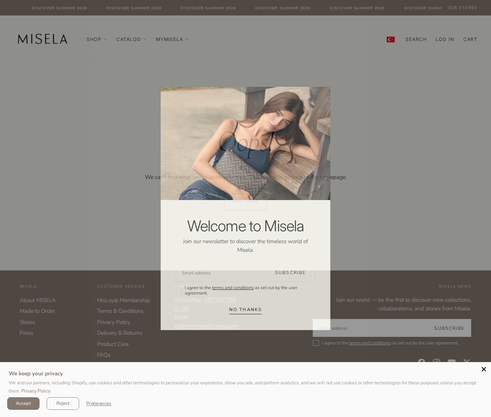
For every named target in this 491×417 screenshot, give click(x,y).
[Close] (483, 369)
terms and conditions (233, 287)
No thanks (245, 309)
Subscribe (290, 272)
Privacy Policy (36, 391)
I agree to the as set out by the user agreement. (241, 290)
